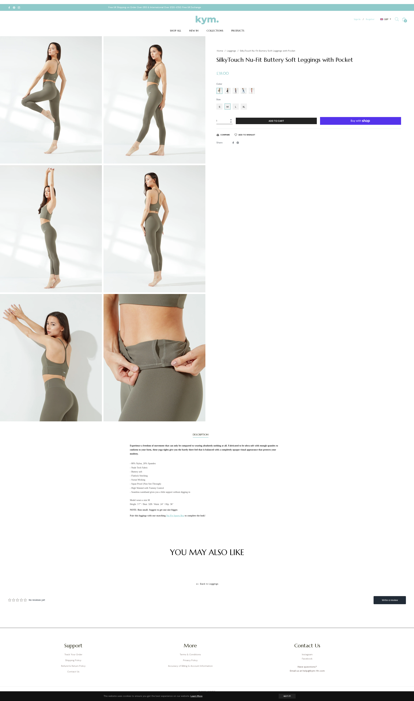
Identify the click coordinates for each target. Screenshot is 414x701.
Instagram (307, 654)
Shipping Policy (73, 660)
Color (219, 83)
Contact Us (73, 671)
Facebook (307, 658)
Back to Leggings (208, 584)
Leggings (231, 50)
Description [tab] (200, 434)
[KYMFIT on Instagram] (19, 7)
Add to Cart (276, 120)
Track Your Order (73, 654)
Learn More (196, 696)
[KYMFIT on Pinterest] (14, 7)
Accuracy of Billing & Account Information (190, 665)
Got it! (287, 696)
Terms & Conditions (190, 654)
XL (244, 106)
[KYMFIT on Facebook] (9, 7)
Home (220, 50)
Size (218, 99)
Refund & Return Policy (73, 665)
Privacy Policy (190, 660)
